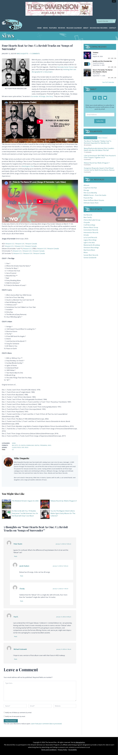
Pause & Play (88, 198)
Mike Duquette (22, 54)
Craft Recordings (89, 225)
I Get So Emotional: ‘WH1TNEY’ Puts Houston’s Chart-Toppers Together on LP (100, 157)
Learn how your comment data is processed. (46, 724)
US (109, 58)
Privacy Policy (62, 750)
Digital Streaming (41, 445)
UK (112, 58)
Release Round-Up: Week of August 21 (64, 501)
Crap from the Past (90, 188)
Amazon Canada (31, 244)
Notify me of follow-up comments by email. (18, 712)
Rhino (86, 252)
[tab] (90, 137)
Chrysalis (87, 222)
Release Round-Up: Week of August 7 (96, 163)
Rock (26, 447)
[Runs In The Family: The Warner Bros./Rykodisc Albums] (87, 72)
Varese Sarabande (90, 258)
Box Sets (15, 445)
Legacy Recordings (90, 240)
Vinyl (49, 445)
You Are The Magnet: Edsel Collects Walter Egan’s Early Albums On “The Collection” (63, 513)
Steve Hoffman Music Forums (94, 200)
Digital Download (27, 445)
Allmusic (86, 185)
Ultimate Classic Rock (91, 203)
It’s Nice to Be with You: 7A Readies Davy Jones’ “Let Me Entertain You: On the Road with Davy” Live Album (25, 513)
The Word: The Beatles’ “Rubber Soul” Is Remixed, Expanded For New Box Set (97, 142)
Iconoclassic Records (91, 230)
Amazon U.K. (19, 244)
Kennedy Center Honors (65, 67)
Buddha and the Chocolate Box (102, 61)
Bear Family (88, 217)
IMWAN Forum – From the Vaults (95, 195)
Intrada (86, 235)
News (14, 443)
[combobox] (106, 21)
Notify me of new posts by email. (15, 716)
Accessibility (72, 750)
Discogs (86, 190)
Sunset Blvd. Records (91, 255)
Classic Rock (16, 447)
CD (19, 445)
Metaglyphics (80, 742)
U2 (13, 449)
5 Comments (35, 54)
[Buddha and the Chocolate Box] (87, 64)
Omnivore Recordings (91, 248)
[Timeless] (87, 55)
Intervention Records (91, 232)
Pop (23, 447)
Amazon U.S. (9, 244)
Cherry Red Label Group (92, 220)
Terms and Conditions (49, 750)
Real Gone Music (89, 250)
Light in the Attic (89, 243)
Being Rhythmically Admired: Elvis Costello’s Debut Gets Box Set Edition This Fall (99, 149)
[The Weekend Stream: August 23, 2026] (6, 504)
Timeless (95, 52)
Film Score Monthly (90, 193)
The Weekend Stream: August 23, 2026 (25, 501)
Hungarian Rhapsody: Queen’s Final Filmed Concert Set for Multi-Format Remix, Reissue (99, 169)
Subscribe (99, 121)
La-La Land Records (90, 237)
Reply (15, 556)
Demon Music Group (91, 227)
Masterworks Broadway (92, 245)
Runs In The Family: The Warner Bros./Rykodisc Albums (103, 71)
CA (115, 58)
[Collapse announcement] (114, 1)
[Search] (114, 21)
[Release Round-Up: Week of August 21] (45, 504)
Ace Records (88, 215)
